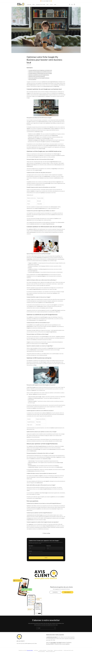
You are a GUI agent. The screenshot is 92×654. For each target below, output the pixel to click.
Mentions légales (50, 650)
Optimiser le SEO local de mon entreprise (37, 76)
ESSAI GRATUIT (67, 592)
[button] (69, 4)
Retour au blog (46, 533)
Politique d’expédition (41, 651)
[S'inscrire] (54, 628)
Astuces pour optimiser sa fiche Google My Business (39, 77)
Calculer (46, 557)
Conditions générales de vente (68, 650)
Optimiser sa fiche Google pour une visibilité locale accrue (40, 71)
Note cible (35, 551)
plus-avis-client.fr (24, 650)
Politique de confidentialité (58, 650)
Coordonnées (36, 650)
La (46, 637)
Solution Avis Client (50, 634)
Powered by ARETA (30, 650)
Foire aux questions (32, 79)
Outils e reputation (60, 634)
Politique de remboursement (50, 651)
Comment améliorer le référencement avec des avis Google (40, 73)
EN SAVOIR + (55, 592)
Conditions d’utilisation (42, 650)
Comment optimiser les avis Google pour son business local (40, 70)
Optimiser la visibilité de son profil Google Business (39, 74)
